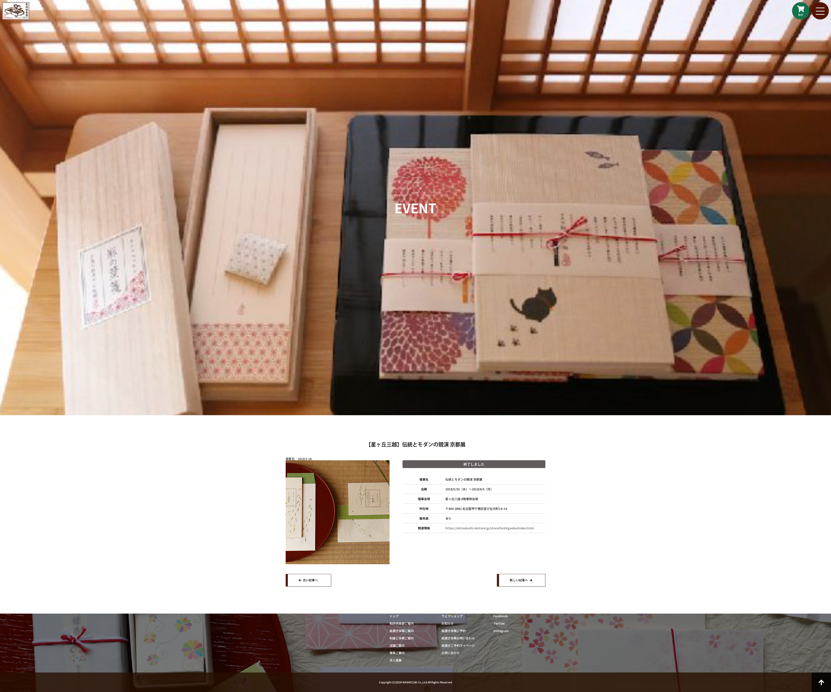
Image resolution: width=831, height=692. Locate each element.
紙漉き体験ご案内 (402, 631)
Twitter (499, 623)
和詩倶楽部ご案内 (402, 623)
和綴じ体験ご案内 (402, 638)
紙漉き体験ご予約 (453, 631)
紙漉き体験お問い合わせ (458, 638)
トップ (394, 616)
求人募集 (396, 660)
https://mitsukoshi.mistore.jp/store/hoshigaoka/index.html (489, 528)
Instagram (501, 631)
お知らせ (447, 623)
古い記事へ (310, 580)
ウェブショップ (452, 616)
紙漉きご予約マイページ (458, 645)
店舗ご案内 (397, 645)
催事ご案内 (397, 653)
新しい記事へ (519, 580)
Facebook (500, 616)
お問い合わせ (450, 653)
